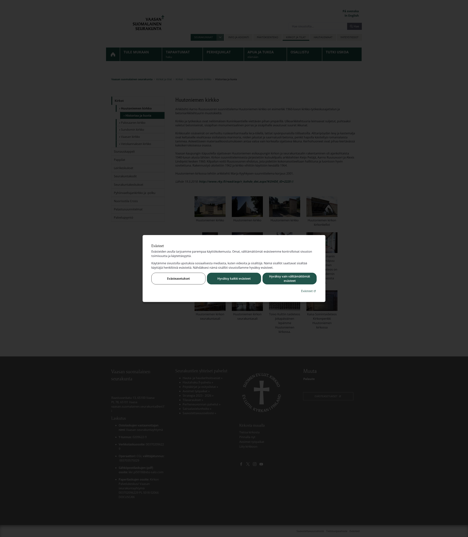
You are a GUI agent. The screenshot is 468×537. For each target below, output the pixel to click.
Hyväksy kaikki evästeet (234, 279)
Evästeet (309, 291)
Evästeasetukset (178, 279)
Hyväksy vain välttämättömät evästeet (289, 278)
